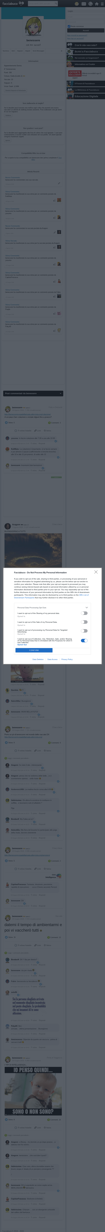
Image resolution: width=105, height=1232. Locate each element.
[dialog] (52, 616)
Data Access (52, 659)
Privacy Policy (67, 659)
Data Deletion (38, 659)
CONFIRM (34, 650)
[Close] (96, 572)
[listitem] (52, 607)
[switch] (84, 613)
